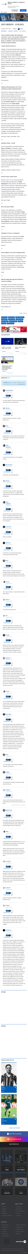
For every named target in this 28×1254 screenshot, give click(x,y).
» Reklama (3, 1211)
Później (15, 10)
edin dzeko (4, 319)
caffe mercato (10, 323)
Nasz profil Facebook (15, 1134)
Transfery (15, 31)
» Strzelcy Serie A (19, 1229)
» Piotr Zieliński (4, 1236)
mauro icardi (11, 319)
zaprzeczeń (9, 180)
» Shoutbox (18, 1213)
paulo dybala (5, 321)
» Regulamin (4, 1213)
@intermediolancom (15, 1139)
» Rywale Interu (5, 1227)
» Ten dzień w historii (20, 1225)
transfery (20, 321)
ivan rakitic (4, 317)
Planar (25, 1252)
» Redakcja (3, 1209)
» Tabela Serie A (19, 1227)
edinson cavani (13, 321)
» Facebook (18, 1215)
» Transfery (3, 1231)
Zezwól (23, 10)
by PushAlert (4, 12)
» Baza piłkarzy (4, 1225)
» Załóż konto (18, 1209)
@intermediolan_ (14, 1144)
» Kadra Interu (4, 1233)
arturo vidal (11, 317)
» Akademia (18, 1233)
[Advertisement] (14, 1008)
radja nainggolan (20, 317)
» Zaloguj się (18, 1206)
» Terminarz (4, 1229)
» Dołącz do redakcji (20, 1211)
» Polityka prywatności (6, 1215)
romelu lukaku (19, 319)
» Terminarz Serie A (19, 1231)
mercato (4, 323)
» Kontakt (3, 1206)
